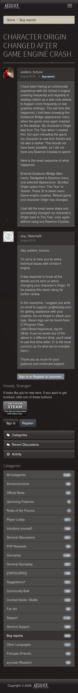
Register (38, 376)
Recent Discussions (25, 444)
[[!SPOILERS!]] (38, 573)
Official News (38, 492)
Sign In (23, 376)
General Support (38, 626)
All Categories (38, 475)
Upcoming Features (38, 501)
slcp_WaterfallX (31, 236)
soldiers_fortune (32, 72)
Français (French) (38, 653)
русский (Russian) (38, 662)
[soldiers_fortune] (9, 72)
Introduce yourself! (38, 528)
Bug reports (48, 76)
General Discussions (38, 537)
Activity (16, 454)
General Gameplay (38, 564)
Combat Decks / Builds (38, 600)
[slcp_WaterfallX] (9, 236)
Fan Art (38, 609)
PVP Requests (38, 546)
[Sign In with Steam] (15, 408)
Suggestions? (38, 582)
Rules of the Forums (38, 510)
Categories (19, 435)
